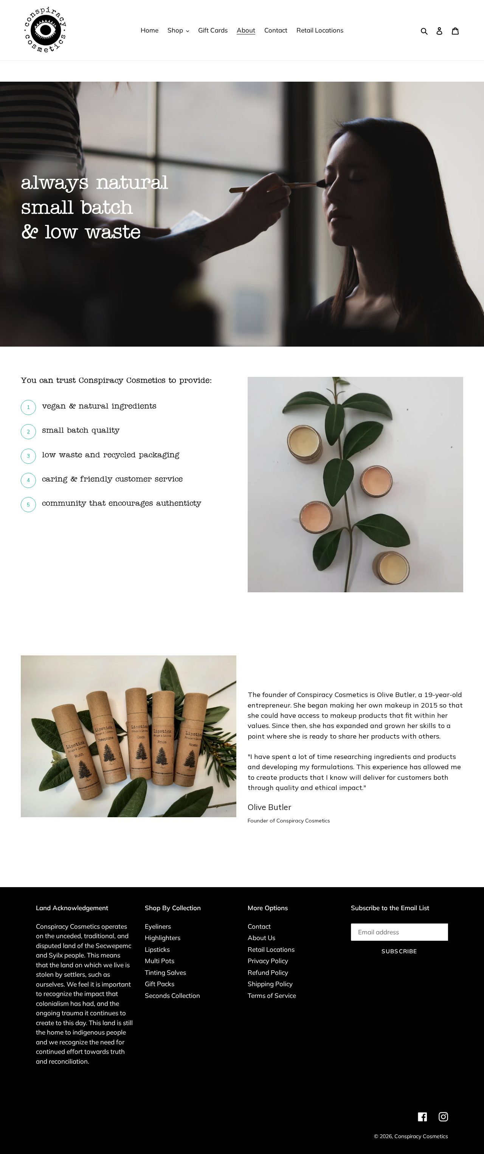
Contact (259, 926)
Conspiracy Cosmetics (421, 1136)
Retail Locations (271, 949)
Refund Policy (268, 972)
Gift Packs (159, 984)
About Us (261, 938)
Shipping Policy (270, 984)
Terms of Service (272, 995)
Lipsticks (157, 949)
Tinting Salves (165, 972)
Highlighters (162, 938)
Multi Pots (159, 961)
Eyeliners (158, 926)
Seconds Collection (172, 995)
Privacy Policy (268, 961)
